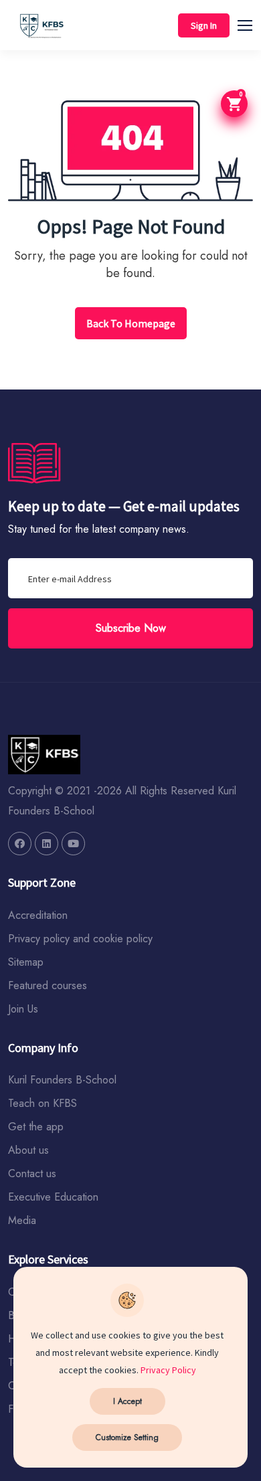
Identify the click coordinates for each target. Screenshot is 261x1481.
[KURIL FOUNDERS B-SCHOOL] (19, 843)
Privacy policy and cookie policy (80, 938)
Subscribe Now (131, 628)
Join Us (23, 1009)
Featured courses (47, 985)
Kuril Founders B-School (62, 1079)
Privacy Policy (168, 1370)
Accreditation (38, 915)
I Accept (127, 1401)
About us (28, 1150)
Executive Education (53, 1197)
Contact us (32, 1173)
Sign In (204, 25)
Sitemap (26, 962)
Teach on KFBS (42, 1103)
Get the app (36, 1126)
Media (22, 1220)
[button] (251, 23)
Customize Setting (127, 1437)
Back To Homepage (130, 323)
